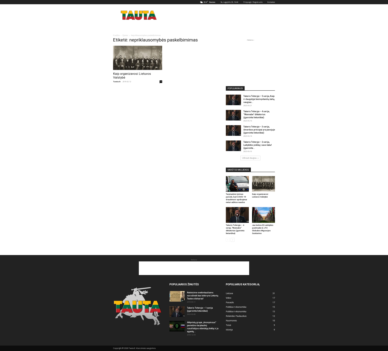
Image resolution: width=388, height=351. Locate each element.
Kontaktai (271, 2)
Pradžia (116, 35)
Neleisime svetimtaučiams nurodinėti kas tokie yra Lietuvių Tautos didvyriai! (202, 295)
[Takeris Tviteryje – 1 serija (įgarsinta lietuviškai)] (177, 311)
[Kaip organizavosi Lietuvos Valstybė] (137, 58)
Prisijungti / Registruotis (253, 2)
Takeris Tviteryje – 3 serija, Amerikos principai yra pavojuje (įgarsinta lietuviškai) (259, 129)
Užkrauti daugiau (249, 158)
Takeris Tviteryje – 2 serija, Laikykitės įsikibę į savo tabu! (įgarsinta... (257, 145)
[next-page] (232, 240)
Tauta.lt (116, 81)
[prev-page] (228, 240)
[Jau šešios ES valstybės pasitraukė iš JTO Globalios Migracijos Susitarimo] (263, 215)
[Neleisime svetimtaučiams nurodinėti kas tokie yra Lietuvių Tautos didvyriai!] (177, 296)
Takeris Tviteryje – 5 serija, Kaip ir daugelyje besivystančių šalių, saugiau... (259, 99)
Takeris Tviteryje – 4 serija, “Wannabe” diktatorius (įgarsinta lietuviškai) (256, 114)
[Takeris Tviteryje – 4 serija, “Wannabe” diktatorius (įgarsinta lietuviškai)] (233, 115)
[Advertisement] (220, 15)
